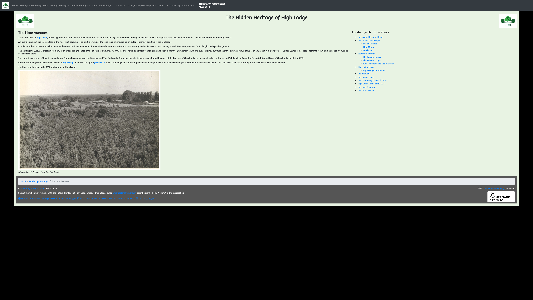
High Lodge (42, 37)
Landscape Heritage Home (370, 37)
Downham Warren (366, 53)
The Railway (363, 73)
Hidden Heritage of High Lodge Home (30, 5)
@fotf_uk (205, 7)
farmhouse (99, 62)
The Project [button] (121, 5)
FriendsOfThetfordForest (213, 3)
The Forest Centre (366, 90)
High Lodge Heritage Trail (143, 5)
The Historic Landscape (369, 40)
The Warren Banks (372, 57)
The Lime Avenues (366, 87)
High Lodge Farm (366, 67)
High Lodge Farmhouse (374, 70)
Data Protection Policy (493, 188)
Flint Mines (368, 47)
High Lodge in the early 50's (371, 83)
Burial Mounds (370, 43)
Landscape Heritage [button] (102, 5)
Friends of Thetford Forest (182, 5)
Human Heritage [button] (79, 5)
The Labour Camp (366, 77)
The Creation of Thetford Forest (373, 80)
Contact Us (163, 5)
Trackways (368, 50)
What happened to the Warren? (378, 63)
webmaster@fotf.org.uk (124, 193)
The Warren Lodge (372, 60)
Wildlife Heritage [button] (59, 5)
